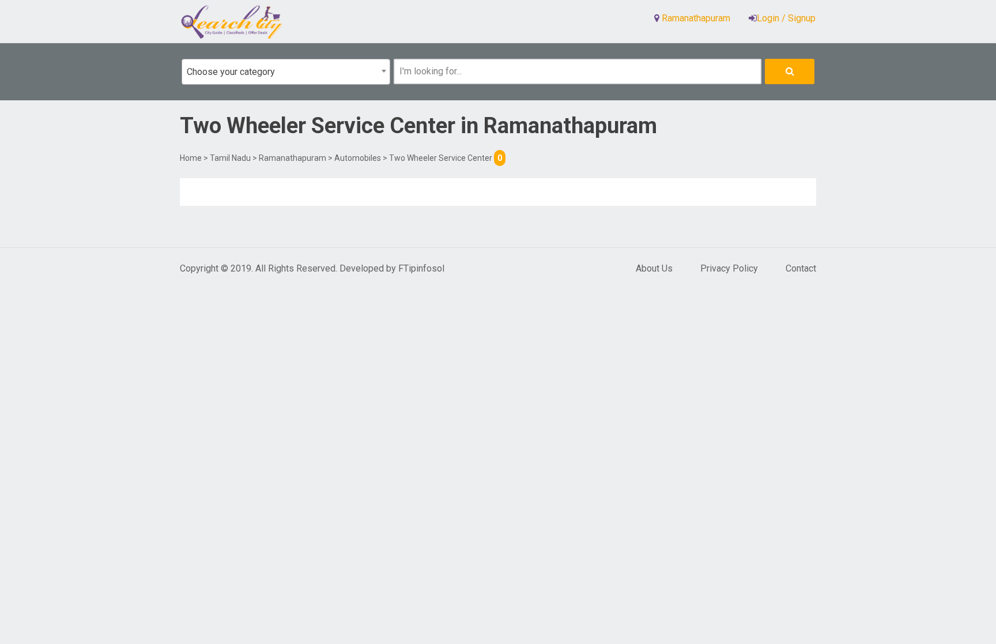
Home (191, 158)
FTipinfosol (421, 268)
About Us (654, 268)
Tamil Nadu (230, 158)
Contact (801, 268)
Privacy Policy (729, 268)
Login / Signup (786, 18)
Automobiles (357, 158)
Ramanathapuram (292, 158)
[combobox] (286, 72)
